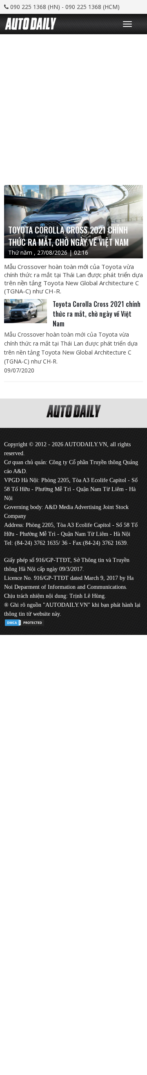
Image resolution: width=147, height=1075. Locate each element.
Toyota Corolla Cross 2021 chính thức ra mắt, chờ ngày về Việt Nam (96, 313)
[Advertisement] (73, 107)
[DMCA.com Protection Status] (24, 621)
